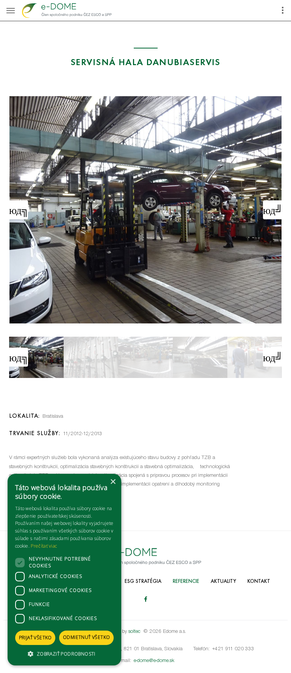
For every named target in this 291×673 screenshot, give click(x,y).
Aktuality (223, 581)
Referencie (186, 581)
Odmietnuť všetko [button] (86, 637)
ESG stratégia (143, 581)
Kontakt (258, 581)
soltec (134, 631)
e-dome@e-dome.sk (154, 661)
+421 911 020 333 (233, 649)
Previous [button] (18, 209)
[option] (145, 209)
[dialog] (64, 569)
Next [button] (272, 209)
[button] (64, 654)
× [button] (113, 482)
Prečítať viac (44, 546)
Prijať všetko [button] (35, 637)
